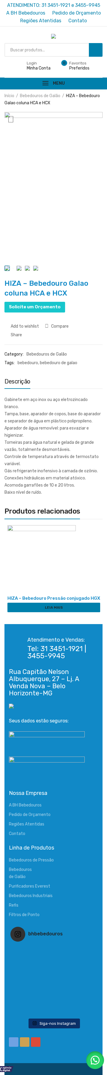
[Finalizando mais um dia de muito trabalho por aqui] (53, 950)
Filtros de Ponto (24, 914)
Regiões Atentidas (26, 824)
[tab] (17, 383)
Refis (13, 905)
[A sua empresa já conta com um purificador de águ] (53, 996)
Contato (17, 833)
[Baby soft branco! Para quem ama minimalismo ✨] (53, 973)
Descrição (17, 381)
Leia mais (54, 607)
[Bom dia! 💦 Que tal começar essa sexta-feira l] (53, 1004)
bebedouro (28, 362)
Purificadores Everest (29, 886)
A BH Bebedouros (25, 805)
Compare (60, 326)
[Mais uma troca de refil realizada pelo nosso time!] (53, 988)
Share (16, 334)
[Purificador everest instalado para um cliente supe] (53, 957)
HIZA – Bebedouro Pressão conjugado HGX (53, 598)
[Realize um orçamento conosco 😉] (53, 980)
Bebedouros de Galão (40, 95)
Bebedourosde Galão (20, 873)
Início (9, 95)
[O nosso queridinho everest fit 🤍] (53, 965)
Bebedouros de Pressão (31, 860)
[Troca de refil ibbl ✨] (53, 1011)
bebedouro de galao (58, 362)
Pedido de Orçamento (30, 814)
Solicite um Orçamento (35, 307)
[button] (95, 1060)
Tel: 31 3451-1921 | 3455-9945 (56, 652)
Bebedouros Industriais (31, 895)
